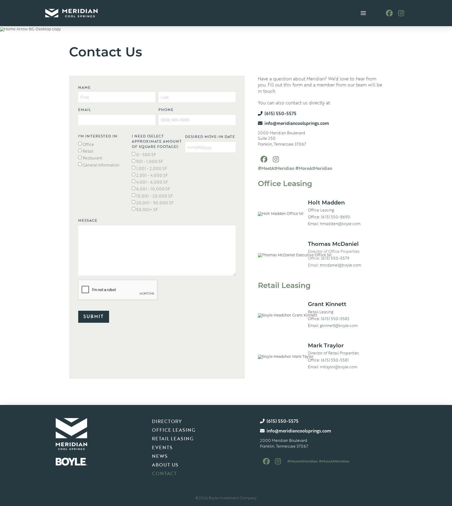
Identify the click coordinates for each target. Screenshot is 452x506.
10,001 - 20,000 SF (154, 196)
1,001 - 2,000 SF (151, 168)
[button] (363, 13)
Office (88, 144)
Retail (88, 151)
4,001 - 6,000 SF (152, 182)
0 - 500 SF (146, 154)
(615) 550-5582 (335, 318)
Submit (93, 316)
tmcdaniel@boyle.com (340, 265)
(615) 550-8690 (335, 217)
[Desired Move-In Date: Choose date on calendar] (241, 147)
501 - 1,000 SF (149, 161)
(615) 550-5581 (335, 360)
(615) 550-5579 (335, 258)
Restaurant (92, 158)
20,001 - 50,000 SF (154, 202)
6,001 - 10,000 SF (153, 189)
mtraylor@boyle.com (338, 367)
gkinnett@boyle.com (339, 325)
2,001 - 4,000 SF (152, 175)
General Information (101, 165)
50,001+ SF (147, 209)
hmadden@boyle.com (340, 223)
